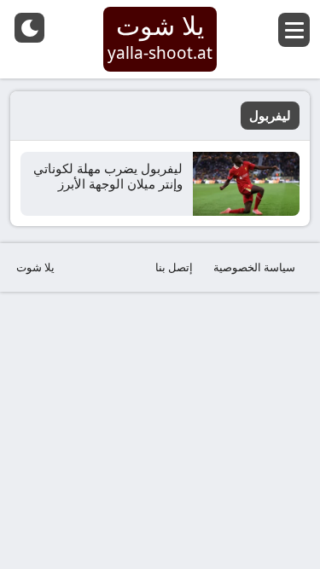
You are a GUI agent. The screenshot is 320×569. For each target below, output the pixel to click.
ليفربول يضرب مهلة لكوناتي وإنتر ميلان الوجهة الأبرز (108, 176)
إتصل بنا (174, 267)
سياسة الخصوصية (254, 267)
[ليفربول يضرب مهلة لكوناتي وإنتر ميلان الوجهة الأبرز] (246, 184)
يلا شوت (35, 267)
